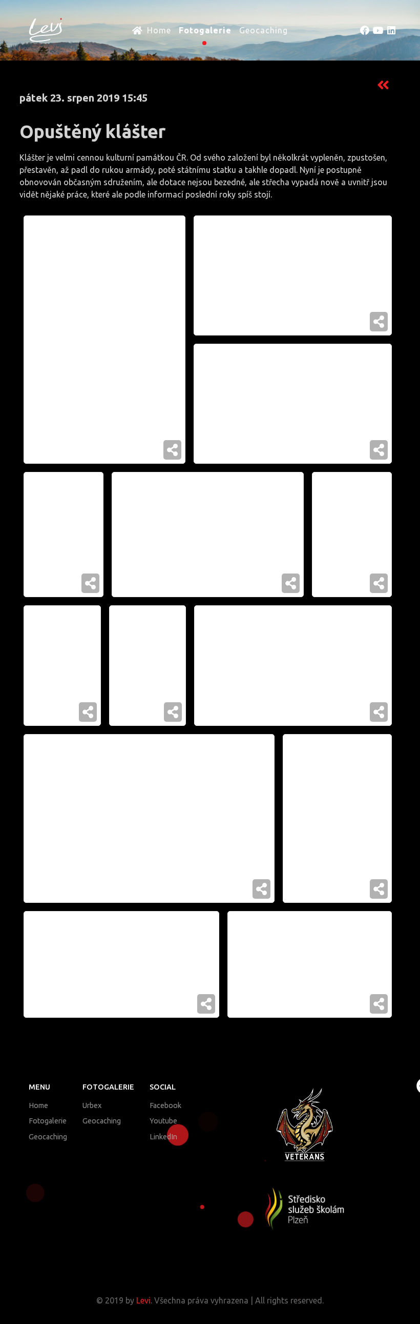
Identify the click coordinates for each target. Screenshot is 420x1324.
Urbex (91, 1105)
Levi (143, 1300)
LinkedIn (163, 1137)
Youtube (163, 1121)
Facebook (165, 1105)
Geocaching (48, 1137)
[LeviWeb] (40, 29)
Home (38, 1105)
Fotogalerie (48, 1121)
